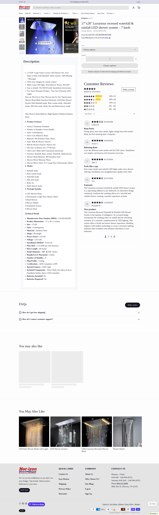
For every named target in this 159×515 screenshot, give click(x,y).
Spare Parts (100, 13)
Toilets (74, 13)
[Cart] (138, 7)
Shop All (28, 13)
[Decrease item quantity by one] (83, 59)
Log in (138, 2)
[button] (109, 65)
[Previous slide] (29, 35)
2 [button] (108, 236)
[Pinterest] (26, 504)
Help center (132, 305)
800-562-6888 (122, 483)
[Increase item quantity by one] (136, 59)
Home (21, 13)
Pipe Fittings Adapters (88, 13)
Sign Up (88, 494)
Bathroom (36, 13)
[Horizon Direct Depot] (24, 8)
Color (82, 45)
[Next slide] (75, 35)
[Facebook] (23, 504)
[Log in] (133, 7)
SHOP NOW (24, 490)
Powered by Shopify (114, 512)
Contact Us (63, 474)
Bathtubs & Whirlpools (60, 13)
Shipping (62, 484)
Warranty (63, 494)
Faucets (46, 13)
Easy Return (64, 479)
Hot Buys (109, 13)
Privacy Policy (65, 489)
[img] (98, 122)
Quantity (83, 55)
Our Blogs (89, 484)
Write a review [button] (128, 89)
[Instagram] (20, 504)
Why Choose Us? (92, 479)
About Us (89, 474)
